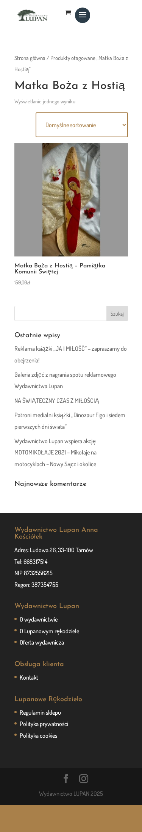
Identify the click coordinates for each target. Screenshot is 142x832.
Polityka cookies (38, 735)
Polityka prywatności (44, 724)
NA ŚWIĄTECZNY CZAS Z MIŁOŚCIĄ (56, 400)
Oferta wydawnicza (42, 642)
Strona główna (29, 57)
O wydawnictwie (39, 619)
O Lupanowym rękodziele (49, 631)
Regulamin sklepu (40, 712)
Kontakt (29, 677)
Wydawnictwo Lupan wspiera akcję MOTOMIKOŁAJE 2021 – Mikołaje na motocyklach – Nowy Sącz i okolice (55, 452)
